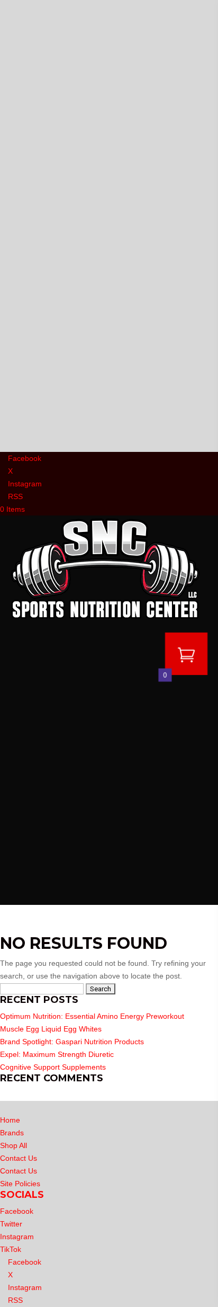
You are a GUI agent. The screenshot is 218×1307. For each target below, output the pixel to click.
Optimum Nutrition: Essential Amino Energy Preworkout (92, 1016)
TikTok (10, 1249)
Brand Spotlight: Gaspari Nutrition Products (72, 1041)
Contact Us (18, 1158)
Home (10, 1120)
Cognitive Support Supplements (53, 1067)
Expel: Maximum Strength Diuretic (57, 1054)
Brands (12, 1132)
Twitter (11, 1224)
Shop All (13, 1145)
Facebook (16, 1211)
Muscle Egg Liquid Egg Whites (51, 1029)
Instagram (17, 1236)
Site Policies (20, 1183)
